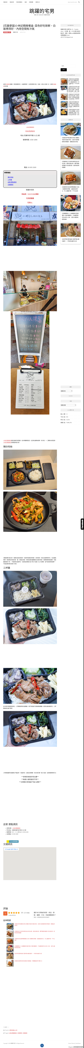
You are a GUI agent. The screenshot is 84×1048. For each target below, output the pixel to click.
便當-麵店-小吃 (7, 32)
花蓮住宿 (5, 2)
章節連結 (7, 173)
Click (82, 524)
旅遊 (26, 2)
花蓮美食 (25, 1033)
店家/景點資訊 (12, 182)
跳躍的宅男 (42, 11)
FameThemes (78, 1043)
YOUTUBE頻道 (33, 194)
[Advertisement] (30, 46)
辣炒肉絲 (10, 177)
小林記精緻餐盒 (30, 127)
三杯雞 (10, 180)
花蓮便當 (8, 84)
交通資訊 (10, 185)
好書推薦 (31, 2)
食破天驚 (12, 2)
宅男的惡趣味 (19, 2)
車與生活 (38, 2)
